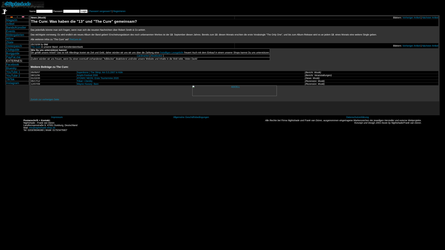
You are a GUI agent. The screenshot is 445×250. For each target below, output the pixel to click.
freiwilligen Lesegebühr (172, 52)
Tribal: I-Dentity (84, 81)
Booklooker (156, 55)
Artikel (10, 23)
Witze (10, 38)
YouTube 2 (13, 75)
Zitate (9, 42)
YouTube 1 (13, 71)
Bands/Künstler (16, 27)
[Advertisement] (416, 4)
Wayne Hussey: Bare (88, 84)
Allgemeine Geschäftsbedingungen (191, 117)
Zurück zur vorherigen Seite (45, 99)
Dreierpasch (14, 46)
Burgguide (12, 53)
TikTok (10, 79)
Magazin (11, 20)
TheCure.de (75, 39)
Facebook (12, 64)
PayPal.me (13, 57)
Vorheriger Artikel (411, 17)
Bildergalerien (15, 34)
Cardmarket (143, 55)
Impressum (57, 117)
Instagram (12, 83)
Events (10, 31)
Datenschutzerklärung (357, 117)
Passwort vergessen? (100, 11)
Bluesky (11, 68)
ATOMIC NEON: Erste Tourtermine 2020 (98, 78)
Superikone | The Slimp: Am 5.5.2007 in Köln (100, 72)
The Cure (36, 47)
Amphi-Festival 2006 (87, 75)
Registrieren (119, 11)
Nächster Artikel (430, 17)
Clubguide (12, 49)
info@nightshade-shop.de (42, 127)
